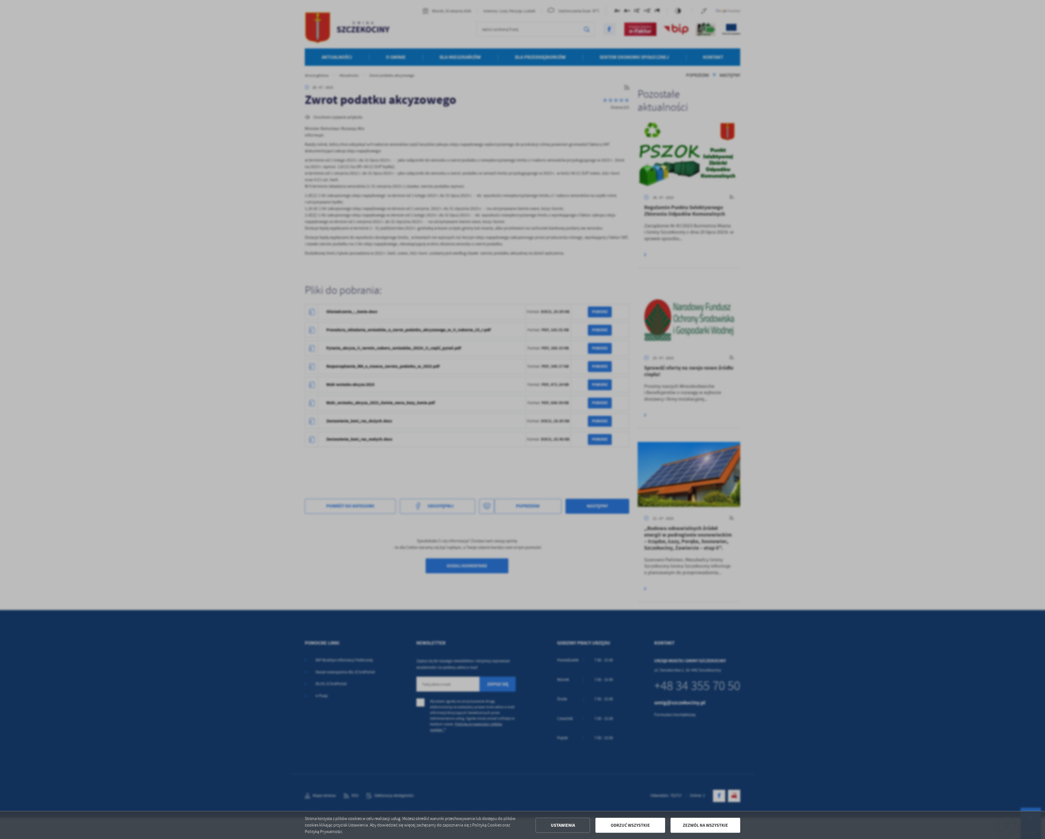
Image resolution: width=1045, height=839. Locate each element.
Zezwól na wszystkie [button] (705, 825)
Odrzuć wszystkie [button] (630, 825)
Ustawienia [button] (563, 825)
